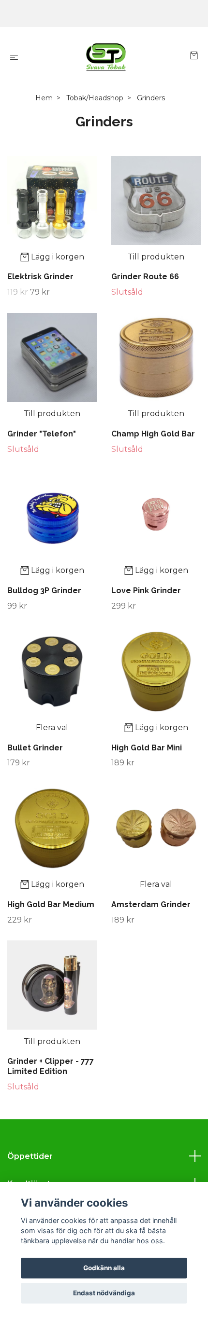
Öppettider (30, 1156)
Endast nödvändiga (104, 1293)
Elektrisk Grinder (40, 276)
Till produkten (156, 256)
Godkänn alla (104, 1268)
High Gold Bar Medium (50, 904)
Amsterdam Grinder (151, 904)
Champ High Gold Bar (153, 433)
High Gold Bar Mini (146, 747)
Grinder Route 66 (145, 276)
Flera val (52, 727)
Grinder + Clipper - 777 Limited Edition (50, 1066)
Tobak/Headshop (94, 98)
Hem (44, 98)
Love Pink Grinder (146, 590)
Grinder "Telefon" (41, 433)
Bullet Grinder (35, 747)
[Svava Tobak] (106, 57)
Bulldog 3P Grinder (44, 590)
